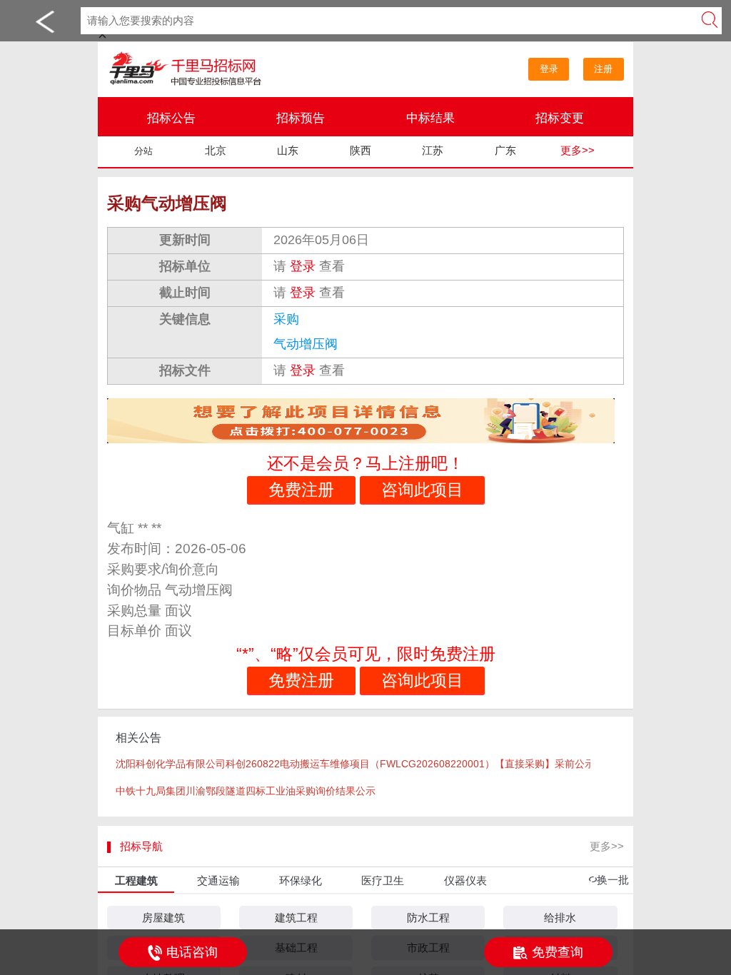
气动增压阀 (307, 344)
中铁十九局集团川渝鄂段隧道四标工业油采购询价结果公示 (245, 791)
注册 (603, 69)
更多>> (577, 150)
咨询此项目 (422, 489)
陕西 (360, 150)
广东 (505, 150)
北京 (215, 150)
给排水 (560, 917)
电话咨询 (192, 952)
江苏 (432, 150)
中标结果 (430, 118)
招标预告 (300, 118)
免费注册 (301, 489)
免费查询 (557, 952)
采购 (288, 319)
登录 (549, 69)
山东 (287, 150)
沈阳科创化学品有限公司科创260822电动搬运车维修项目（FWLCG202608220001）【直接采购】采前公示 (353, 763)
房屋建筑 (163, 917)
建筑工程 (296, 917)
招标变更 (559, 118)
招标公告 (171, 118)
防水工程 (428, 917)
